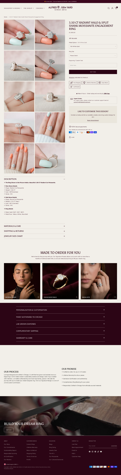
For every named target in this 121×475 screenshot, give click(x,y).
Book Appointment (93, 120)
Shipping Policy (31, 453)
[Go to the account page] (112, 8)
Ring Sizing (52, 447)
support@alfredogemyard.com (82, 102)
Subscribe (114, 445)
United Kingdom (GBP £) (11, 464)
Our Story (7, 444)
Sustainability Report (10, 450)
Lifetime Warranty (32, 447)
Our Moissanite (53, 456)
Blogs (50, 444)
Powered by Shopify (8, 468)
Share (72, 137)
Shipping (71, 77)
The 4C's (51, 453)
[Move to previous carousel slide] (111, 352)
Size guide (74, 38)
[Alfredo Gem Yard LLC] (60, 8)
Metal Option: (78, 42)
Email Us (74, 450)
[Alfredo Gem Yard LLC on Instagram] (93, 452)
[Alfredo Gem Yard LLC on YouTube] (101, 452)
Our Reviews (7, 459)
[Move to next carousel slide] (115, 352)
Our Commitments (9, 447)
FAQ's (73, 453)
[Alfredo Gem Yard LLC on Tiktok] (98, 452)
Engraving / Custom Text (76, 60)
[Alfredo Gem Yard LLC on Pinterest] (95, 452)
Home (5, 17)
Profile (28, 459)
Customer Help (76, 456)
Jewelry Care (53, 450)
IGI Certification (8, 456)
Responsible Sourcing (10, 453)
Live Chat (74, 444)
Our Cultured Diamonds (56, 459)
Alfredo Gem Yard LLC (18, 467)
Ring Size (71, 51)
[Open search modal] (108, 8)
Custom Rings (31, 444)
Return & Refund (32, 450)
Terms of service (31, 456)
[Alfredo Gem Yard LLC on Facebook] (90, 452)
